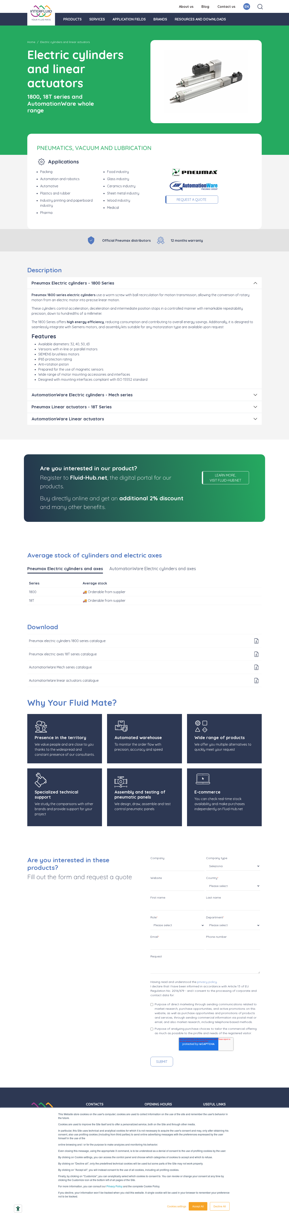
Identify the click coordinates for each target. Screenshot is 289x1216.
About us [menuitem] (186, 6)
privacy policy (207, 982)
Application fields (129, 19)
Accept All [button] (198, 1206)
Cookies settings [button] (176, 1206)
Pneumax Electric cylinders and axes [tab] (65, 568)
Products (72, 19)
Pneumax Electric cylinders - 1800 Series (73, 283)
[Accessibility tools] (18, 1209)
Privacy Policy (114, 1186)
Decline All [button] (219, 1206)
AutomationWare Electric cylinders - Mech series (82, 394)
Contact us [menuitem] (226, 6)
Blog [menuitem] (205, 6)
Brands (160, 19)
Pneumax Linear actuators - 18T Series (72, 406)
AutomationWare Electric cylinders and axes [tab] (152, 568)
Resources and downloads (200, 19)
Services (97, 19)
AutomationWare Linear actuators (68, 418)
